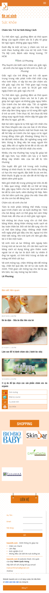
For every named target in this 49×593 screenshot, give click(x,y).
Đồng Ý (24, 588)
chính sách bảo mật (11, 582)
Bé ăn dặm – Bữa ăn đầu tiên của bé (18, 320)
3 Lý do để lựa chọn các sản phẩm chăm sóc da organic (24, 384)
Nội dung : (10, 528)
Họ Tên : (10, 515)
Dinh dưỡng (13, 392)
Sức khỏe (12, 406)
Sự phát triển (14, 402)
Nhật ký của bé (14, 397)
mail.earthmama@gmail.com (18, 568)
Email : (9, 521)
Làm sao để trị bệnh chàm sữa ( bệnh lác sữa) (22, 351)
